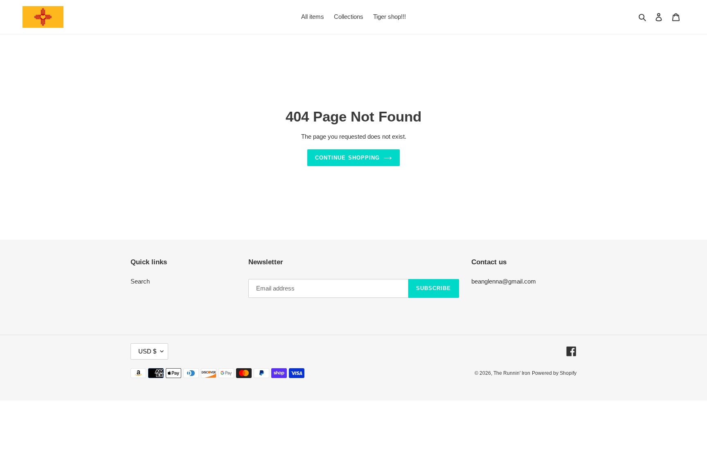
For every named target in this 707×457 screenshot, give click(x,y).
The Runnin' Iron (511, 373)
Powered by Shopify (554, 373)
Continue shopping (347, 158)
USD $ (147, 351)
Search (140, 281)
